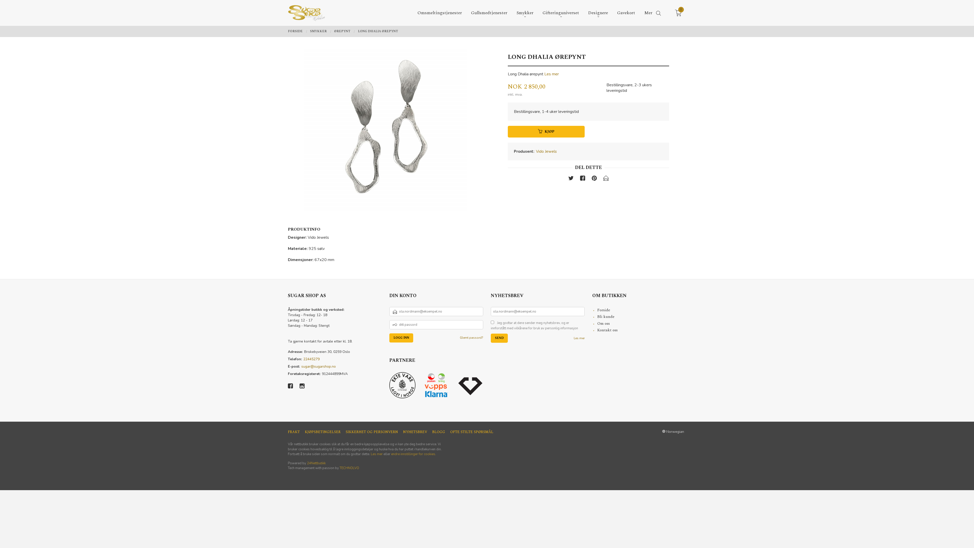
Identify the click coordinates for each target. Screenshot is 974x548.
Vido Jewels (546, 151)
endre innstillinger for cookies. (413, 454)
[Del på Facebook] (582, 179)
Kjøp (549, 131)
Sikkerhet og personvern (372, 432)
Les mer (551, 74)
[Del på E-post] (606, 179)
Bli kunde (606, 317)
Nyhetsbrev (415, 432)
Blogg (438, 432)
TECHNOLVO (349, 468)
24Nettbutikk (316, 463)
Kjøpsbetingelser (323, 432)
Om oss (603, 324)
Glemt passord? (471, 338)
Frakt (294, 432)
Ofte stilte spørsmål (471, 432)
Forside (603, 310)
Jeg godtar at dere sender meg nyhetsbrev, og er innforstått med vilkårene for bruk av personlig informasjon (534, 326)
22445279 (311, 359)
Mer (648, 13)
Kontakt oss (607, 330)
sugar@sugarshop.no (318, 366)
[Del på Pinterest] (594, 179)
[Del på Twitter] (571, 179)
